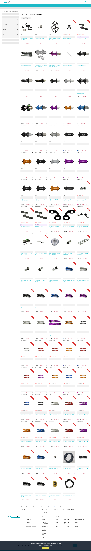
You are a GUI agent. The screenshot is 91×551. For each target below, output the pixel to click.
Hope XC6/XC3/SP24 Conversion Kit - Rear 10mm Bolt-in (82, 254)
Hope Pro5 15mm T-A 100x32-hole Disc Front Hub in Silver (54, 173)
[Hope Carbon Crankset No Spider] (83, 27)
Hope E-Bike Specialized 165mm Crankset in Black (41, 308)
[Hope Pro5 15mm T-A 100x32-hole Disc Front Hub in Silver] (55, 161)
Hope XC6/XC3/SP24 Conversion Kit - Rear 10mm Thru (68, 254)
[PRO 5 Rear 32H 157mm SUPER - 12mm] (41, 81)
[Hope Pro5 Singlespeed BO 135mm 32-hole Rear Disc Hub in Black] (27, 108)
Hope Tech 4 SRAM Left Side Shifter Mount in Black (54, 227)
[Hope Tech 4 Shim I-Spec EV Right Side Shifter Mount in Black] (83, 215)
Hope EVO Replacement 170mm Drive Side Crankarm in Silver (54, 254)
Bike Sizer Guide (44, 534)
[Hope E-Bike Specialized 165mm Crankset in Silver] (27, 349)
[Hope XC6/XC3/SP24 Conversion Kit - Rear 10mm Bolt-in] (83, 242)
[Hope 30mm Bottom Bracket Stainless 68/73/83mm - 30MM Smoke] (83, 188)
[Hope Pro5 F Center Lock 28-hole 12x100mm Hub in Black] (69, 188)
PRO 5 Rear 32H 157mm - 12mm (53, 92)
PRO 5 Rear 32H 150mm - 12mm (67, 65)
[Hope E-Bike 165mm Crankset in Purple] (83, 403)
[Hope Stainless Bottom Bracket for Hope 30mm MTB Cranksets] (27, 242)
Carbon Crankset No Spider (38, 226)
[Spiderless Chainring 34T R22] (69, 27)
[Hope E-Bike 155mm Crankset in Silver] (55, 430)
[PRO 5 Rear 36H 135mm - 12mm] (55, 134)
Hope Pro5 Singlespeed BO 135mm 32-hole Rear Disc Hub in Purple (54, 66)
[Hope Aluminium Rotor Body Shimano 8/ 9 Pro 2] (55, 484)
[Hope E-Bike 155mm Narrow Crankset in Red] (27, 376)
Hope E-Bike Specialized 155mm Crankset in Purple (69, 308)
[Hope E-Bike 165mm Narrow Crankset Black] (41, 403)
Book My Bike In (44, 529)
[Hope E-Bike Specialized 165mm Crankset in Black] (41, 296)
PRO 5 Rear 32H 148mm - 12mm (81, 65)
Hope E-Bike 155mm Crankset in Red (68, 441)
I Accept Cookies (45, 547)
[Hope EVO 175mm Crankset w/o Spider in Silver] (41, 242)
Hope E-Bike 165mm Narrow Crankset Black (40, 415)
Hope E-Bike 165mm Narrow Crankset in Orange (54, 388)
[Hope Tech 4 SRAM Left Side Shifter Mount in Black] (55, 215)
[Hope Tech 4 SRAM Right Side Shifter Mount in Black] (69, 215)
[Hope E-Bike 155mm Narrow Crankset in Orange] (83, 376)
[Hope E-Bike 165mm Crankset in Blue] (41, 430)
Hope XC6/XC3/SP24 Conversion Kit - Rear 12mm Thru (40, 281)
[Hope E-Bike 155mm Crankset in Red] (69, 430)
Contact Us (76, 526)
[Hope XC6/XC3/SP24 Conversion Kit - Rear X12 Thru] (55, 269)
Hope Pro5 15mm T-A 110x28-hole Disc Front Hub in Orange (54, 200)
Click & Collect (28, 519)
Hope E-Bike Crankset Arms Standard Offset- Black (26, 496)
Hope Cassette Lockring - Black (67, 468)
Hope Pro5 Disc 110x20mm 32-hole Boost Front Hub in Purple (83, 173)
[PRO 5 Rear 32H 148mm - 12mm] (83, 54)
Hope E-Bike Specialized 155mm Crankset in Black (27, 308)
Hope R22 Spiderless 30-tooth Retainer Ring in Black (54, 39)
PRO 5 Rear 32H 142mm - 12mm (25, 92)
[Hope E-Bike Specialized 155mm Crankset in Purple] (69, 296)
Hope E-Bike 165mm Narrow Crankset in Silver (40, 335)
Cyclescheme (28, 522)
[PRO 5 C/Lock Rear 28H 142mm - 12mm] (27, 134)
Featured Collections (45, 538)
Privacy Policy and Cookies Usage (31, 526)
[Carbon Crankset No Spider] (41, 215)
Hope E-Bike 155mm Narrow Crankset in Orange (83, 388)
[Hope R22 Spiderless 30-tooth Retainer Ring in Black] (55, 27)
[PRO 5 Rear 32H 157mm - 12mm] (55, 81)
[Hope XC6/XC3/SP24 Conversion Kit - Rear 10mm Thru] (69, 242)
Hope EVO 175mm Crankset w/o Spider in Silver (41, 254)
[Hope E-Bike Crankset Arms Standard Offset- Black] (27, 484)
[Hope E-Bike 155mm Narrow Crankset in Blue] (27, 403)
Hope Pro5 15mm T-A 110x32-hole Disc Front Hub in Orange (26, 173)
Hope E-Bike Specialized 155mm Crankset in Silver (83, 281)
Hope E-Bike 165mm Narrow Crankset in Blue (68, 388)
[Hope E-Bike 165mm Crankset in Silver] (55, 403)
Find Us (43, 537)
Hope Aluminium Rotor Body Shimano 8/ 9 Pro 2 (55, 496)
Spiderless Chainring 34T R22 (67, 38)
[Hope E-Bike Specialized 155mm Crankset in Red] (55, 349)
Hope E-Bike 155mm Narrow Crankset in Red (26, 388)
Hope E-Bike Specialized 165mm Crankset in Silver (27, 361)
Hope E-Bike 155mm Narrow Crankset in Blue (26, 415)
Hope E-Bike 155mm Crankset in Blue (40, 468)
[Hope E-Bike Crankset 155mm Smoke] (27, 54)
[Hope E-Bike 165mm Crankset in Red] (69, 403)
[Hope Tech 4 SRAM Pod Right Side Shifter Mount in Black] (27, 27)
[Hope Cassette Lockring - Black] (69, 457)
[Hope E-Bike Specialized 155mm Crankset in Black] (27, 296)
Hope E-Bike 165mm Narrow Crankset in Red (83, 361)
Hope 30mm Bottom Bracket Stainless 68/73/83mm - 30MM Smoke (82, 200)
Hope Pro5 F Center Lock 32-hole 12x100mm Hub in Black (67, 146)
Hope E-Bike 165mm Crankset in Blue (40, 441)
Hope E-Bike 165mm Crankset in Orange (26, 441)
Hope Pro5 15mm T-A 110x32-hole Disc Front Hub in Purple (68, 173)
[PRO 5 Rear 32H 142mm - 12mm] (27, 81)
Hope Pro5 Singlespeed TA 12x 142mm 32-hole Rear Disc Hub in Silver (41, 66)
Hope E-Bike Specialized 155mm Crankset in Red (55, 361)
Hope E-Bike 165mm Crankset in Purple (82, 414)
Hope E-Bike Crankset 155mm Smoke (26, 65)
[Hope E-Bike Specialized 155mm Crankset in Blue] (55, 296)
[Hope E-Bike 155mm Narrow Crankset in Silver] (27, 322)
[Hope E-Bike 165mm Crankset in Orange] (27, 430)
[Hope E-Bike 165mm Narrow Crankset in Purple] (41, 376)
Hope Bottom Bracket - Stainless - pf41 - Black (82, 469)
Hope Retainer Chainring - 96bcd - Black (69, 495)
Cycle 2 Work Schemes (45, 526)
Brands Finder (44, 530)
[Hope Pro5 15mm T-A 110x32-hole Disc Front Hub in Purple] (69, 161)
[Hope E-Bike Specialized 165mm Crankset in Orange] (69, 322)
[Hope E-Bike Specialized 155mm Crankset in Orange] (69, 349)
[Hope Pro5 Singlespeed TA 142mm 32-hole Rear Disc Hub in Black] (83, 81)
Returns (27, 523)
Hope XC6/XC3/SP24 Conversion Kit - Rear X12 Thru (54, 281)
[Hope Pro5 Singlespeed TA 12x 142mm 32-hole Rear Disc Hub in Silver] (41, 54)
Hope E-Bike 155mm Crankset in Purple (82, 441)
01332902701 (77, 518)
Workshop (43, 519)
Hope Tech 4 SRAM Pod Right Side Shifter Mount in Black (27, 39)
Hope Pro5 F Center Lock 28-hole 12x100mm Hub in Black (67, 200)
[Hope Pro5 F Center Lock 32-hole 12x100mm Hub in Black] (69, 134)
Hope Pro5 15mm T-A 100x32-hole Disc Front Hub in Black (82, 146)
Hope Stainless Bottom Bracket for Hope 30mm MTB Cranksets (26, 254)
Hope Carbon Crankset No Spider (81, 38)
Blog (42, 518)
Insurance (43, 527)
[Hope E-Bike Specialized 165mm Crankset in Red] (41, 349)
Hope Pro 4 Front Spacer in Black (53, 468)
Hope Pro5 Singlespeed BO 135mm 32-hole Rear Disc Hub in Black (26, 120)
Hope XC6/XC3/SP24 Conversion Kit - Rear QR (26, 281)
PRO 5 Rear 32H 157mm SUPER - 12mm (40, 92)
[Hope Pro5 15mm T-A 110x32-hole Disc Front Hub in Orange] (27, 161)
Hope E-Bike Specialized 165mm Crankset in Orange (69, 335)
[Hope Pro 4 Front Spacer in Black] (55, 457)
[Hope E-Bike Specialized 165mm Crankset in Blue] (69, 269)
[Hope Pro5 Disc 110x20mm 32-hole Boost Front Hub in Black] (41, 188)
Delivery (27, 518)
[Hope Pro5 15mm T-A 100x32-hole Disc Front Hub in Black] (83, 134)
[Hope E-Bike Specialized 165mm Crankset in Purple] (55, 322)
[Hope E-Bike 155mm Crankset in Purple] (83, 430)
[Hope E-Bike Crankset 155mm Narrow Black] (83, 322)
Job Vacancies (44, 533)
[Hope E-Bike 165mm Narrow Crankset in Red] (83, 349)
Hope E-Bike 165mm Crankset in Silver (54, 414)
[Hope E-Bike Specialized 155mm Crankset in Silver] (83, 269)
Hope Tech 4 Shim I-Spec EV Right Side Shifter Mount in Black (82, 227)
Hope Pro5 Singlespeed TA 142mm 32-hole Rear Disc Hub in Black (83, 93)
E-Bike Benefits (44, 522)
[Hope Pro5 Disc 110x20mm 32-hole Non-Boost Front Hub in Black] (27, 188)
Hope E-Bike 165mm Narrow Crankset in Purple (40, 388)
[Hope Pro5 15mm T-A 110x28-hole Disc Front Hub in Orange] (55, 188)
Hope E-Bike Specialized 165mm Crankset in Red (41, 361)
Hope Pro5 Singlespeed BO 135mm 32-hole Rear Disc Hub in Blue (40, 120)
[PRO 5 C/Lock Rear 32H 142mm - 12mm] (41, 134)
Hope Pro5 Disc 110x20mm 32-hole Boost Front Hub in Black (41, 200)
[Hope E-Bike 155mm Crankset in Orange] (27, 457)
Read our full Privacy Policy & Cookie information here (45, 545)
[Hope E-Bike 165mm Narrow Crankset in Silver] (41, 322)
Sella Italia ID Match (45, 523)
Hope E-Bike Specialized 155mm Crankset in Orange (69, 361)
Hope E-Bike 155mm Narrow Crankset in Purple (83, 308)
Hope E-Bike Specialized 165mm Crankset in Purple (55, 335)
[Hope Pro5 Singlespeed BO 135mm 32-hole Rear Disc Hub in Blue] (41, 108)
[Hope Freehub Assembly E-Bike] (41, 27)
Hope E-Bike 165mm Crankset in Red (68, 414)
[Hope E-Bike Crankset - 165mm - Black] (41, 484)
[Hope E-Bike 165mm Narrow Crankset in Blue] (69, 376)
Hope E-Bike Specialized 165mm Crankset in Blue (69, 281)
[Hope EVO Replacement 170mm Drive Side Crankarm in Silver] (55, 242)
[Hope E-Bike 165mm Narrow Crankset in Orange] (55, 376)
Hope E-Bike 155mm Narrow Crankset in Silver (26, 335)
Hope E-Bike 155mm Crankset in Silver (54, 441)
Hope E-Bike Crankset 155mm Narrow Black (82, 335)
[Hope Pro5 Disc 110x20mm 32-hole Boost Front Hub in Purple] (83, 161)
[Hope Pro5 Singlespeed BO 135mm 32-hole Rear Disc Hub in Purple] (55, 54)
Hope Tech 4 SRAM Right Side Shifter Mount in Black (68, 227)
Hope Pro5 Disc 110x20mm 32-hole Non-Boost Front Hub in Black (26, 200)
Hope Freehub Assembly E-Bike (39, 38)
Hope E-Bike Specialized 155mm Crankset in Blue (55, 308)
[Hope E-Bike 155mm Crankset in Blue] (41, 457)
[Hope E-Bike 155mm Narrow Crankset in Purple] (83, 296)
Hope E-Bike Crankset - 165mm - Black (40, 495)
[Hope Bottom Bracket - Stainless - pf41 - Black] (83, 457)
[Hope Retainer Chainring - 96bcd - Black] (69, 484)
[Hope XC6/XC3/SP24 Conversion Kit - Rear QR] (27, 269)
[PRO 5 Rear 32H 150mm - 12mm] (69, 54)
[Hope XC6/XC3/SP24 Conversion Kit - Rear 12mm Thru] (41, 269)
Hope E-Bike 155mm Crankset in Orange (26, 468)
